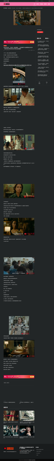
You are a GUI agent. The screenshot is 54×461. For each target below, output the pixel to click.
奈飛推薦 (5, 8)
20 (43, 72)
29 (43, 76)
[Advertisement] (19, 33)
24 (43, 61)
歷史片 (5, 382)
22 (43, 65)
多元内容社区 (38, 453)
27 (43, 46)
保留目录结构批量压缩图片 (39, 449)
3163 (32, 50)
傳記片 (8, 382)
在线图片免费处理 (38, 451)
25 (43, 50)
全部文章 (9, 8)
